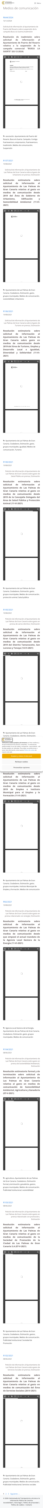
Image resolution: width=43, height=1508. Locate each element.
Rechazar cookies (21, 762)
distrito (23, 736)
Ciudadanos (14, 293)
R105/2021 (8, 609)
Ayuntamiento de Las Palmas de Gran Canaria (21, 1031)
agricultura (10, 1178)
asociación (10, 136)
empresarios (20, 142)
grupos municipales (11, 296)
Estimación (24, 293)
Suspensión (7, 148)
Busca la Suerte (16, 139)
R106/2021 (8, 311)
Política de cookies (29, 750)
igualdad (23, 447)
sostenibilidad (8, 299)
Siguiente (15, 1494)
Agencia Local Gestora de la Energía (20, 1028)
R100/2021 (8, 462)
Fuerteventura (31, 142)
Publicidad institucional (12, 1190)
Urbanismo (19, 299)
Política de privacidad (30, 1503)
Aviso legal (18, 1503)
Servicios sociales (29, 1484)
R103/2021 (8, 1202)
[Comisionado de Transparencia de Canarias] (8, 3)
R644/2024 (8, 17)
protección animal (10, 597)
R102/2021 (8, 1355)
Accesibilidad (8, 1503)
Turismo (18, 450)
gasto (32, 293)
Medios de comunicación (22, 145)
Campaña (26, 139)
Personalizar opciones (21, 767)
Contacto (29, 1505)
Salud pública (23, 597)
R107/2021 (8, 160)
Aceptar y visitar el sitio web (21, 756)
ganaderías (24, 1184)
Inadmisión (7, 145)
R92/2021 (7, 901)
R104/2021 (8, 1049)
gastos (32, 1184)
